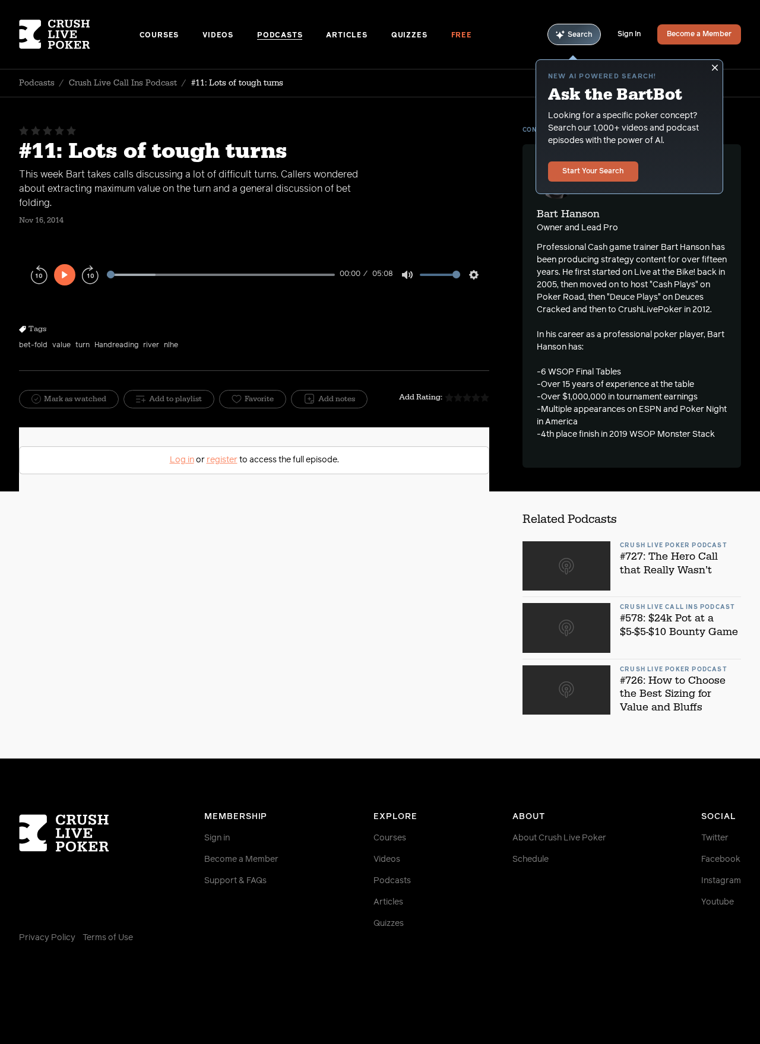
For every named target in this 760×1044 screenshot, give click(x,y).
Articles (346, 35)
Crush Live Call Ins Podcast (123, 83)
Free (461, 35)
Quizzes (409, 35)
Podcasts (279, 35)
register (222, 460)
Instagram (721, 881)
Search (580, 35)
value (61, 345)
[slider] (221, 274)
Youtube (717, 902)
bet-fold (33, 345)
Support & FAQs (235, 881)
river (151, 345)
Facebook (720, 859)
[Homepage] (79, 34)
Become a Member (699, 34)
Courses (159, 35)
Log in (182, 460)
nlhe (171, 345)
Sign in (217, 838)
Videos (217, 35)
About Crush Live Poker (559, 838)
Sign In (629, 34)
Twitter (715, 838)
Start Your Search (593, 171)
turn (82, 345)
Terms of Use (108, 938)
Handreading (116, 345)
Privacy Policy (47, 938)
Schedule (530, 859)
